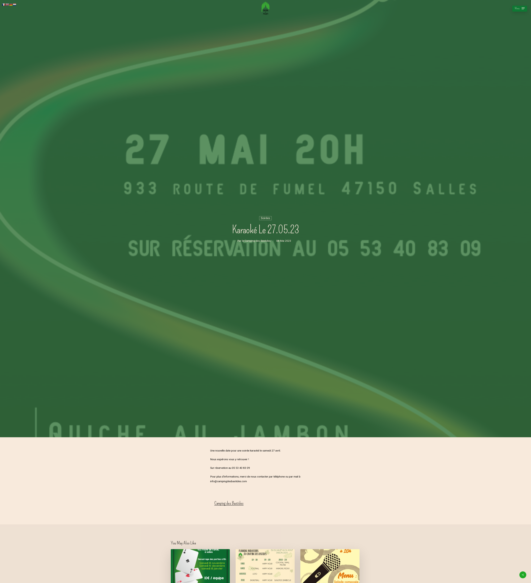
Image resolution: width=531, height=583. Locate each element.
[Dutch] (14, 4)
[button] (519, 8)
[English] (7, 4)
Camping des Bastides (258, 241)
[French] (4, 4)
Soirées (265, 218)
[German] (11, 4)
